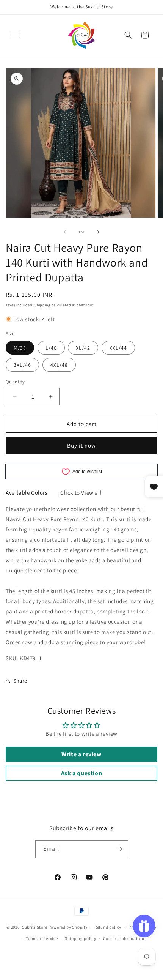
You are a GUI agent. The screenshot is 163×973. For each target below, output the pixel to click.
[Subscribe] (119, 849)
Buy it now (81, 445)
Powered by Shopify (68, 926)
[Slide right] (98, 232)
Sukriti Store (34, 926)
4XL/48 (59, 364)
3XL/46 (22, 364)
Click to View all (81, 492)
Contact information (123, 938)
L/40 (51, 347)
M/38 (20, 347)
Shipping (42, 305)
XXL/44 (118, 347)
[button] (15, 35)
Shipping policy (80, 938)
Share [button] (20, 680)
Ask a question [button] (81, 773)
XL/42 (83, 347)
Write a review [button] (81, 754)
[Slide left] (64, 232)
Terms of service (42, 938)
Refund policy (107, 927)
